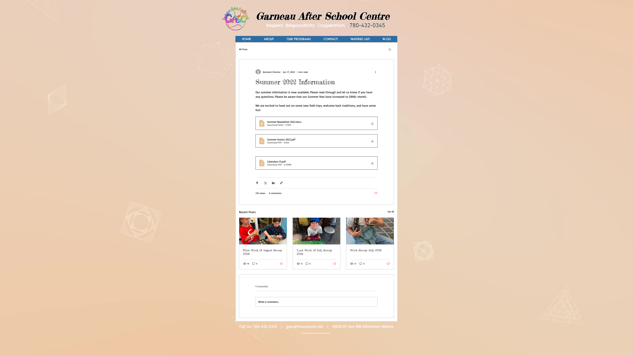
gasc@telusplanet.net (304, 326)
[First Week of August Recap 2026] (263, 231)
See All (391, 211)
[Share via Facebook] (257, 182)
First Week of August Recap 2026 (262, 252)
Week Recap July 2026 (365, 250)
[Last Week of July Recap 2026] (316, 231)
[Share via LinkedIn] (273, 182)
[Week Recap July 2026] (370, 231)
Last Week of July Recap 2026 (314, 252)
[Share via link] (281, 182)
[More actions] (375, 72)
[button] (389, 49)
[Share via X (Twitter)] (265, 182)
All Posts (243, 49)
